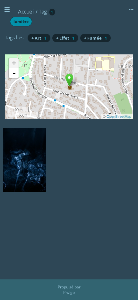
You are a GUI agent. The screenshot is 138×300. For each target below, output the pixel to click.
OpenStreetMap (119, 116)
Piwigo (69, 292)
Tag (43, 11)
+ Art (39, 38)
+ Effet (65, 38)
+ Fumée (95, 38)
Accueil (26, 11)
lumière (21, 21)
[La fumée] (69, 80)
